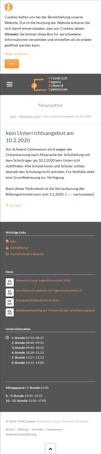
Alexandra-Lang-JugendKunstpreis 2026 (43, 280)
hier (69, 194)
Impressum (54, 429)
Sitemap (23, 429)
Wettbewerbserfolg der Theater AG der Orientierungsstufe (55, 310)
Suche (10, 429)
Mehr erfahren (16, 53)
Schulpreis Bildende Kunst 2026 (37, 300)
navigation (9, 84)
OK (11, 64)
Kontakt (37, 429)
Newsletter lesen (30, 116)
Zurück (15, 205)
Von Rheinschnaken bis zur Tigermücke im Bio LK (49, 290)
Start (13, 116)
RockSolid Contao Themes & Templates (62, 421)
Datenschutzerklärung (21, 434)
